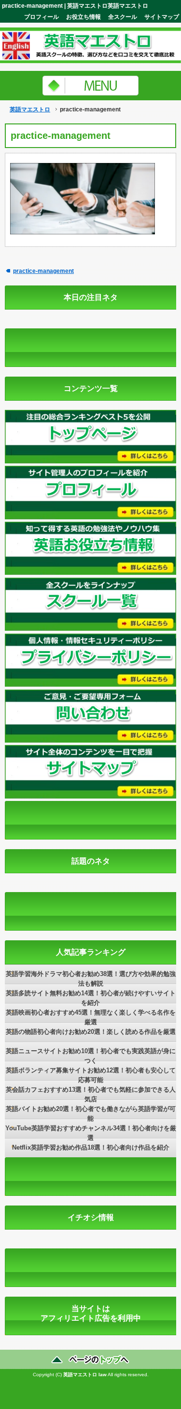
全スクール (122, 17)
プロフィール (41, 17)
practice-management (43, 271)
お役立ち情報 (83, 17)
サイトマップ (161, 17)
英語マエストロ (30, 109)
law (102, 1374)
